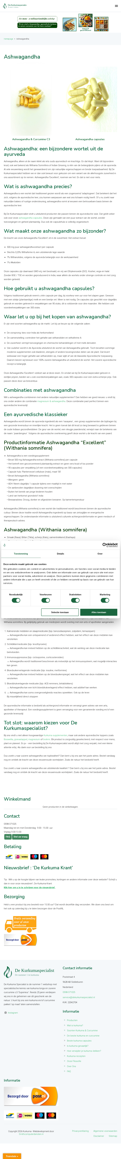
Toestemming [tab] (21, 553)
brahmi (46, 739)
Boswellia (8, 739)
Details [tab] (60, 553)
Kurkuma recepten (76, 1056)
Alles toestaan (98, 612)
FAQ (8, 836)
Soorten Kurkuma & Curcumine (82, 1030)
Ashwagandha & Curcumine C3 (31, 139)
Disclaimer (99, 1136)
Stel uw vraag (20, 836)
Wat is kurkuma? (75, 1025)
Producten (72, 1020)
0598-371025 (69, 992)
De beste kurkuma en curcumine (83, 1035)
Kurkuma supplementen (55, 735)
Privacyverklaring (80, 1131)
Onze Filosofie (74, 1061)
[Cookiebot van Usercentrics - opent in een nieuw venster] (105, 545)
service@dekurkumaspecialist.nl (79, 997)
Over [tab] (100, 553)
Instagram (13, 1012)
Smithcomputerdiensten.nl (31, 1134)
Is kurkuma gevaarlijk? (77, 1046)
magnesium (34, 739)
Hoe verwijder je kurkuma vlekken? (84, 1051)
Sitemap (113, 1136)
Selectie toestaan (60, 612)
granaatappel (20, 739)
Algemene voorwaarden (105, 1131)
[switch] (45, 600)
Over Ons (71, 1066)
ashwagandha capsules (30, 218)
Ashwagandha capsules (90, 139)
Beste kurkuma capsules (79, 1040)
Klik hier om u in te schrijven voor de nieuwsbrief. (29, 887)
